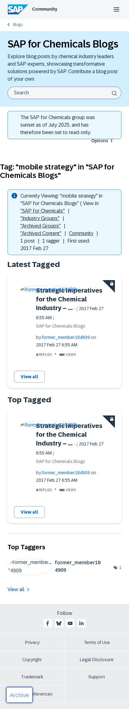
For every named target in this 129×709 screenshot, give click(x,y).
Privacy (32, 642)
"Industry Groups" (39, 218)
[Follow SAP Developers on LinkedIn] (81, 623)
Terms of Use (97, 642)
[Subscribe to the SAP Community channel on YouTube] (70, 623)
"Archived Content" (40, 233)
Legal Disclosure (97, 659)
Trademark (32, 676)
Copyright (32, 659)
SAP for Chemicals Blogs (60, 326)
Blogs (18, 25)
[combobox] (64, 93)
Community (44, 9)
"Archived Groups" (40, 226)
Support (96, 676)
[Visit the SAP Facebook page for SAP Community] (47, 623)
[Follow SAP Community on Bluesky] (58, 623)
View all (29, 376)
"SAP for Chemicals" (42, 211)
